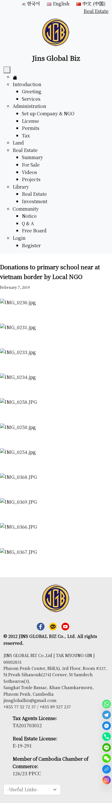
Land (18, 142)
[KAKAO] (106, 769)
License (30, 121)
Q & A (28, 223)
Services (31, 99)
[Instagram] (106, 780)
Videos (29, 172)
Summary (32, 157)
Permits (30, 128)
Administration (29, 106)
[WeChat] (106, 758)
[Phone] (106, 736)
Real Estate (25, 150)
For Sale (31, 164)
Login (19, 238)
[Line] (106, 747)
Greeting (31, 91)
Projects (31, 179)
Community (26, 208)
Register (31, 245)
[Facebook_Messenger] (106, 725)
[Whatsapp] (106, 704)
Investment (34, 201)
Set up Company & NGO (48, 113)
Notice (29, 216)
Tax (26, 135)
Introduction (27, 84)
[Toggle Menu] (6, 69)
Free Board (34, 230)
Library (21, 186)
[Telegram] (106, 715)
